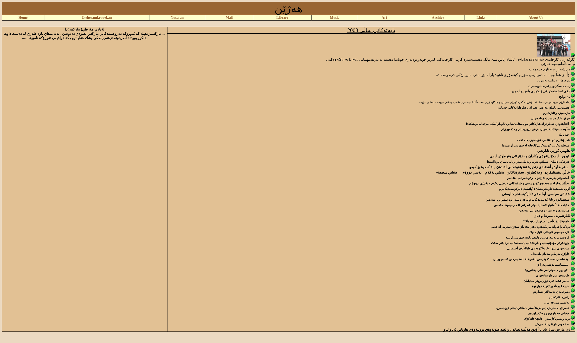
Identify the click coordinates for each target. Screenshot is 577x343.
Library (282, 17)
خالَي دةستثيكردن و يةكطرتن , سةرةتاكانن (538, 172)
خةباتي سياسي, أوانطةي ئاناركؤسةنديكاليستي (536, 194)
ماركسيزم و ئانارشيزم (556, 113)
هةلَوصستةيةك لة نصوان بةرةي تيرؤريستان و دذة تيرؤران (535, 129)
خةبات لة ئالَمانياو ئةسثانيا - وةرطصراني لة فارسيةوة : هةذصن (532, 205)
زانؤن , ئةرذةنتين (558, 297)
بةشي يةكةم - (492, 172)
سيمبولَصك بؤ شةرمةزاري (552, 264)
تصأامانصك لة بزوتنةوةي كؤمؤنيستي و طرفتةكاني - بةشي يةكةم (530, 183)
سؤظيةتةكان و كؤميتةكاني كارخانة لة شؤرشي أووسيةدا (535, 145)
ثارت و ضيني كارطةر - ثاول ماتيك (549, 232)
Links (480, 17)
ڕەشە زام (561, 69)
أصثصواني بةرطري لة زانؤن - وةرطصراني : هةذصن (537, 178)
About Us (536, 17)
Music (334, 17)
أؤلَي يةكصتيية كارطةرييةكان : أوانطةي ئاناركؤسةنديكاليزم (534, 188)
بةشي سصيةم (447, 172)
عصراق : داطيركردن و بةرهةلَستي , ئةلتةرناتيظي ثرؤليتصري (532, 308)
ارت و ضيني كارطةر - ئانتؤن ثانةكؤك (547, 318)
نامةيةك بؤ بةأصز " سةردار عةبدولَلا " (546, 221)
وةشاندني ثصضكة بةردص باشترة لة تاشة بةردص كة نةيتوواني (530, 259)
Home (22, 17)
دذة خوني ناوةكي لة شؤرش (552, 324)
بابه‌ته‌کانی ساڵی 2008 (371, 30)
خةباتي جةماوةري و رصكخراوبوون (548, 313)
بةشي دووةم (471, 172)
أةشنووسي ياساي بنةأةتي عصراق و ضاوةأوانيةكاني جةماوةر (533, 107)
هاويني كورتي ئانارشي (553, 151)
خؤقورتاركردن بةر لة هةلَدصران (550, 118)
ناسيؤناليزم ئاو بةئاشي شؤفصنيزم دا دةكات (543, 140)
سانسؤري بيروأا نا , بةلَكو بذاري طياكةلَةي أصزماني (538, 248)
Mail (229, 17)
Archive (438, 17)
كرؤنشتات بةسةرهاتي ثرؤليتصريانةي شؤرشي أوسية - (536, 237)
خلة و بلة (564, 134)
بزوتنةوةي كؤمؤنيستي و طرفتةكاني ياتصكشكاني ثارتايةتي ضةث (530, 243)
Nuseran (177, 17)
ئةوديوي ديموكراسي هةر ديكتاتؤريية (546, 270)
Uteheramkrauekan (97, 17)
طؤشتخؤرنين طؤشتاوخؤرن (552, 275)
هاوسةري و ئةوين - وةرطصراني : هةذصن (544, 210)
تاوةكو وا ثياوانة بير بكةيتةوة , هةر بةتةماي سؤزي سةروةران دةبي (530, 226)
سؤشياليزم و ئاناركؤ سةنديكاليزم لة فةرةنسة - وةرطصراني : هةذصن (527, 199)
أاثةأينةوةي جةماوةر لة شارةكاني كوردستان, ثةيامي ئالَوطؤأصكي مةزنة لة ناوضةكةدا (517, 123)
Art (384, 17)
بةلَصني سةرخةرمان (557, 302)
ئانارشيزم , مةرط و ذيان (552, 216)
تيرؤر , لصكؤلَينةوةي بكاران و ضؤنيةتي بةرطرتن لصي (529, 156)
